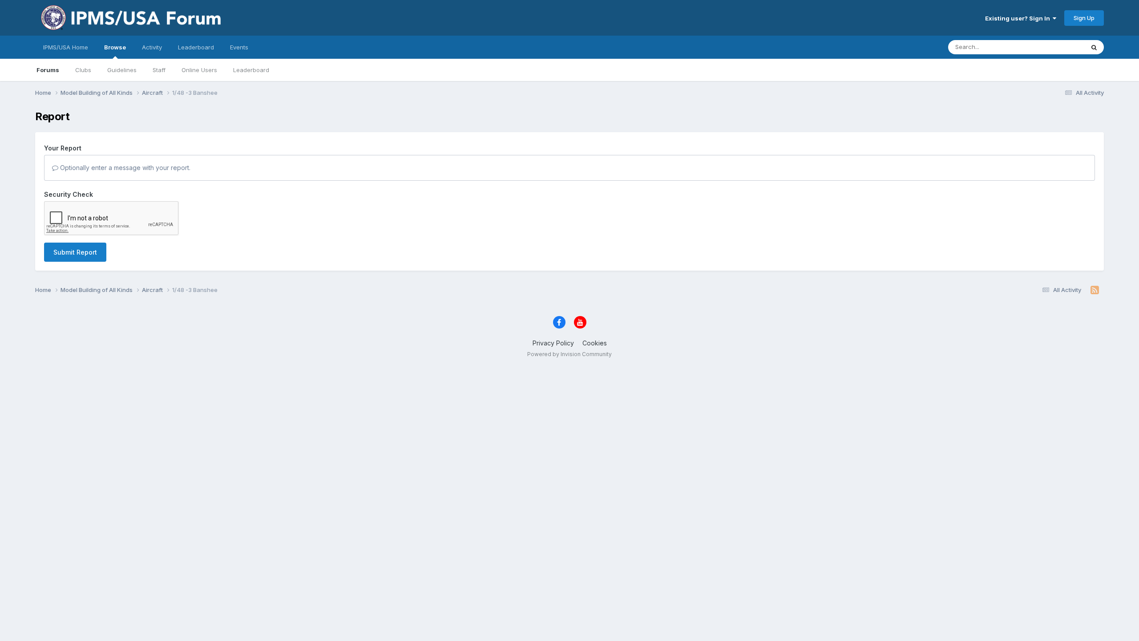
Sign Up (1084, 17)
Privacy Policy (553, 343)
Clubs (83, 69)
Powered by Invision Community (569, 354)
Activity (152, 47)
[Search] (1094, 47)
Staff (159, 69)
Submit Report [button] (75, 252)
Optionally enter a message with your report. (124, 167)
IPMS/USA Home (65, 47)
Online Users (199, 69)
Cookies (594, 343)
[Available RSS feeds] (1095, 290)
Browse (115, 47)
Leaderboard (251, 69)
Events (239, 47)
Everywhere (1056, 47)
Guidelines (122, 69)
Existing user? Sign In (1019, 18)
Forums (47, 69)
